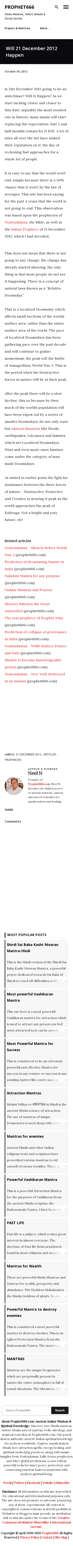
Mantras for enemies (25, 1136)
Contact (47, 1537)
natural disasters (25, 428)
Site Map (61, 1537)
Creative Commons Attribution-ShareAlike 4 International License (36, 1522)
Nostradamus (16, 222)
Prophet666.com (39, 784)
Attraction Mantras (24, 1093)
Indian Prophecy (25, 229)
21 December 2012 (29, 754)
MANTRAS (15, 1358)
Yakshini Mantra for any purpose (32, 576)
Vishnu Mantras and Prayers (28, 590)
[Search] (56, 7)
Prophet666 (19, 7)
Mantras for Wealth (24, 1266)
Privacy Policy (29, 1537)
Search (60, 1410)
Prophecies (13, 760)
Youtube (48, 1483)
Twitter (19, 1483)
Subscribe (63, 1483)
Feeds (7, 1483)
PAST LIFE (15, 1222)
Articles (50, 754)
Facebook (33, 1483)
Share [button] (9, 809)
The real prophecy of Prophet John (34, 618)
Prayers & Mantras (17, 28)
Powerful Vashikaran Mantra (32, 1179)
